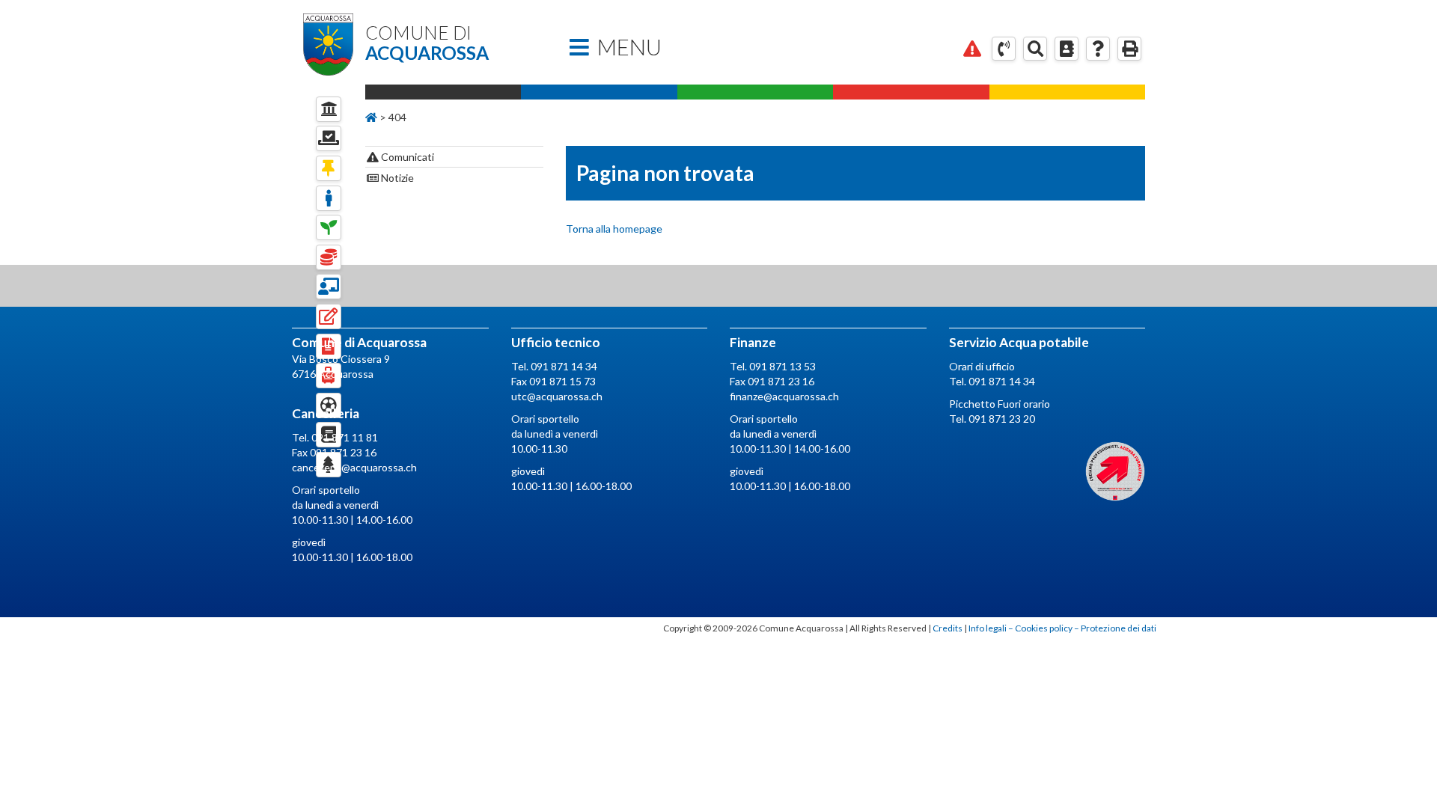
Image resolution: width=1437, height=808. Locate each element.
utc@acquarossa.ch (556, 396)
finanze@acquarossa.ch (784, 396)
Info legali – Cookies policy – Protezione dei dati (1062, 628)
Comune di (427, 43)
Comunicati (406, 156)
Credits (947, 628)
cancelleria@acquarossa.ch (354, 467)
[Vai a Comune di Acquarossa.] (371, 117)
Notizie (396, 177)
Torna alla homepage (614, 228)
